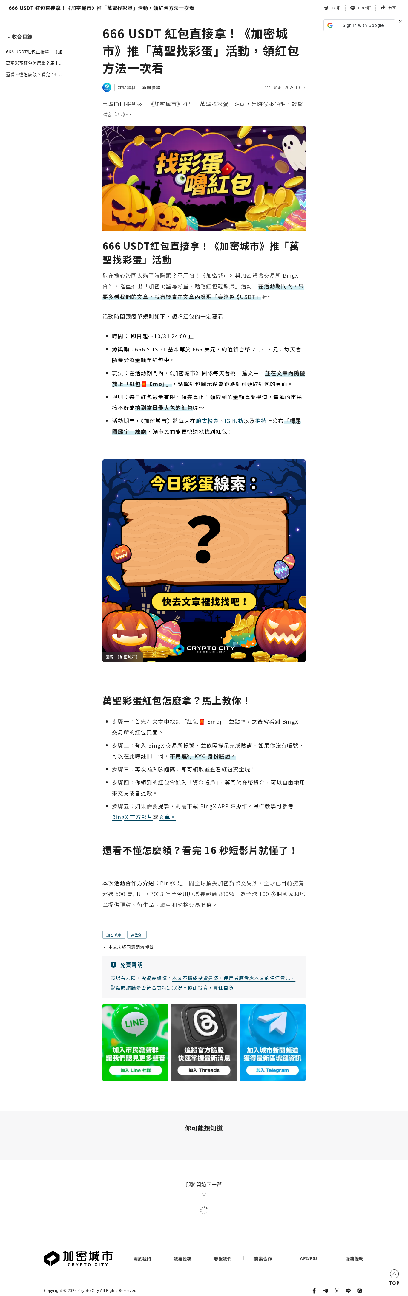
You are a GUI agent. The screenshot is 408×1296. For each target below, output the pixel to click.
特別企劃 (273, 87)
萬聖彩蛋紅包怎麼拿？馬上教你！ (34, 63)
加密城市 (114, 934)
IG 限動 (234, 420)
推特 (261, 420)
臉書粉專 (207, 420)
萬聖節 (136, 934)
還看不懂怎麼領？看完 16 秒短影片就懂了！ (34, 74)
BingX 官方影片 (132, 817)
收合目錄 (20, 36)
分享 (392, 7)
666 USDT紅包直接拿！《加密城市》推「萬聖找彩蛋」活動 (34, 52)
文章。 (167, 817)
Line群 (364, 7)
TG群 (336, 7)
